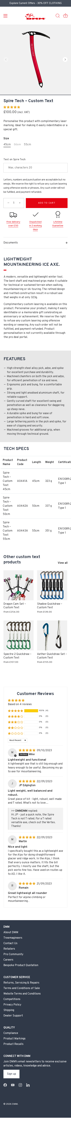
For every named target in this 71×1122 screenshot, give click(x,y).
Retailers (9, 949)
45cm (7, 144)
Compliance (10, 1033)
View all (63, 563)
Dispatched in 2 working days (35, 226)
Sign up (11, 1074)
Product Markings (14, 1038)
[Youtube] (12, 1085)
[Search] (58, 16)
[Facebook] (5, 1085)
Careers (8, 960)
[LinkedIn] (28, 1085)
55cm (27, 144)
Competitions (11, 999)
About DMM (10, 932)
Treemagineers (12, 938)
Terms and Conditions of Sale (21, 988)
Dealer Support (13, 1015)
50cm (17, 144)
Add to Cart (46, 203)
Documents (10, 243)
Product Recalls (13, 1044)
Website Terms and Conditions (22, 994)
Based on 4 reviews (20, 704)
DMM (15, 1104)
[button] (5, 59)
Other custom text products (21, 559)
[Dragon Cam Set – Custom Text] (18, 585)
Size (6, 138)
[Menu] (5, 16)
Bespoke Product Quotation (20, 965)
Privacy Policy (12, 1005)
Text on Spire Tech (14, 159)
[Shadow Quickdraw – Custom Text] (52, 585)
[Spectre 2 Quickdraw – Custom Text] (18, 635)
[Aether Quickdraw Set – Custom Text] (52, 635)
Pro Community (13, 954)
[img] (27, 750)
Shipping (8, 1010)
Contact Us (10, 943)
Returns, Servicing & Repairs (21, 983)
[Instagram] (20, 1085)
